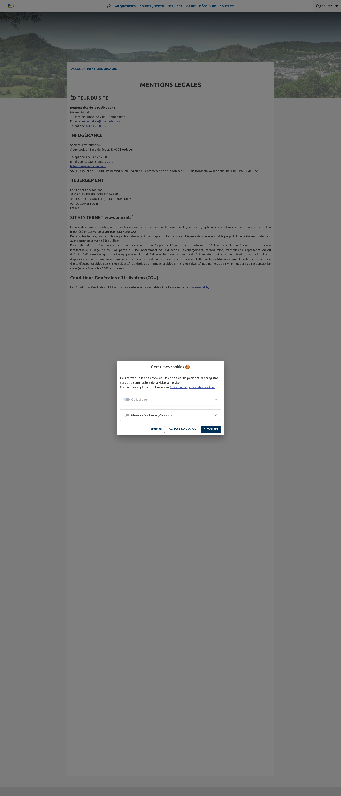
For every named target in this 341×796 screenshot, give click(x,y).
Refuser (156, 429)
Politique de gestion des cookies (192, 387)
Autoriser (211, 429)
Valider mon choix (182, 429)
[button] (170, 399)
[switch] (124, 415)
